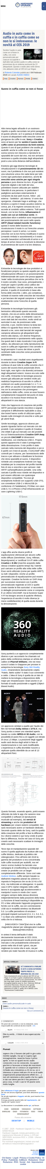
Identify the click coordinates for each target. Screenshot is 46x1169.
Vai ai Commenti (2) (35, 1011)
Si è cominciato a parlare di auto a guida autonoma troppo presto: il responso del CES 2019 (31, 970)
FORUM (40, 1111)
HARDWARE (15, 1109)
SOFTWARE (37, 1109)
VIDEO (33, 1111)
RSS (16, 1162)
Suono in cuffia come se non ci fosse (18, 1008)
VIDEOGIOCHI (26, 1109)
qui (30, 1105)
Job (28, 1162)
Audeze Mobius (8, 876)
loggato (21, 1096)
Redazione (33, 1160)
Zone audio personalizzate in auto (16, 1004)
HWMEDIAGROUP (23, 1114)
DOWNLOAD (6, 1111)
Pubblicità (13, 1160)
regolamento (32, 1100)
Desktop (16, 1121)
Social (22, 1162)
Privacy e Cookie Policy (30, 1158)
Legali (15, 1158)
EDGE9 (15, 1111)
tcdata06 (11, 1043)
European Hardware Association (35, 1153)
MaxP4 (10, 1030)
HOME (6, 1109)
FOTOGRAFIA (24, 1111)
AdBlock (23, 1160)
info (34, 1026)
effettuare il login (12, 1091)
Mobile (30, 1121)
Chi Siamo (6, 1158)
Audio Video (23, 75)
